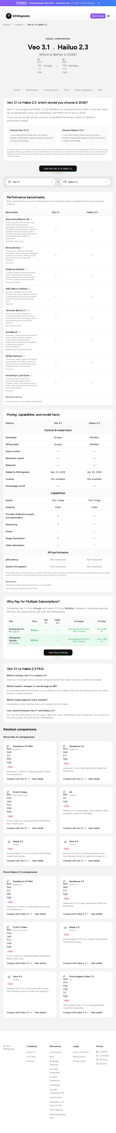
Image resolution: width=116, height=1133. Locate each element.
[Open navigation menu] (108, 16)
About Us (31, 1052)
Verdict (17, 90)
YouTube (104, 1059)
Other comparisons (84, 90)
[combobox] (30, 182)
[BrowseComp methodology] (22, 247)
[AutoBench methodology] (20, 332)
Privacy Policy (79, 1061)
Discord (103, 1063)
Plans (66, 90)
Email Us (30, 1061)
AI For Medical (56, 1110)
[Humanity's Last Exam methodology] (31, 375)
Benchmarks (32, 90)
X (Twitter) (104, 1055)
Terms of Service (81, 1052)
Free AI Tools (56, 1097)
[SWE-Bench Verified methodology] (29, 289)
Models (6, 24)
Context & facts (51, 90)
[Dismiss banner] (98, 3)
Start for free (98, 16)
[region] (58, 301)
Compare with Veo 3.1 (17, 779)
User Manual (55, 1052)
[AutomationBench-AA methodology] (31, 219)
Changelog (55, 1085)
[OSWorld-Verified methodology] (26, 269)
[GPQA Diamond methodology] (24, 356)
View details (37, 779)
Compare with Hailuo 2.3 (18, 914)
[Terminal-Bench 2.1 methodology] (28, 310)
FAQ (100, 90)
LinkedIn (104, 1051)
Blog (52, 1056)
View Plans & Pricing (58, 652)
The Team (31, 1056)
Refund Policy (79, 1056)
